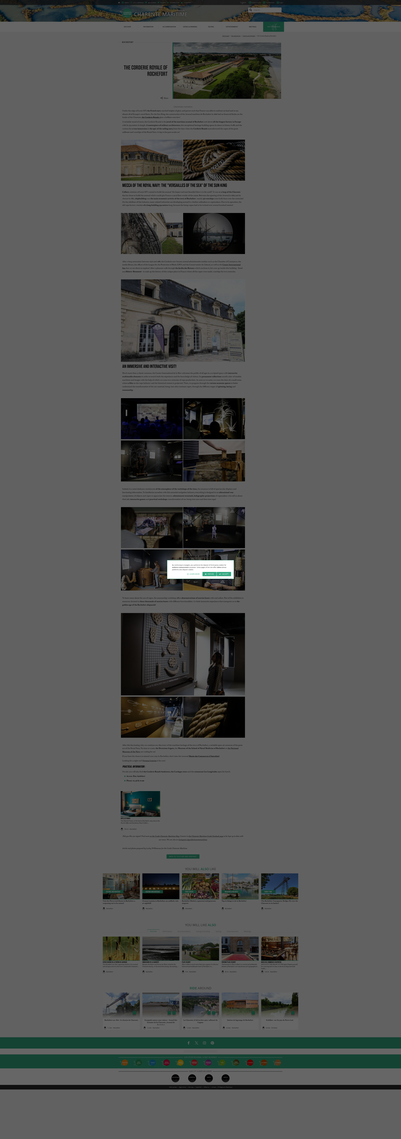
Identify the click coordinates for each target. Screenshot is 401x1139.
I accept (225, 574)
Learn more (195, 574)
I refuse (210, 574)
